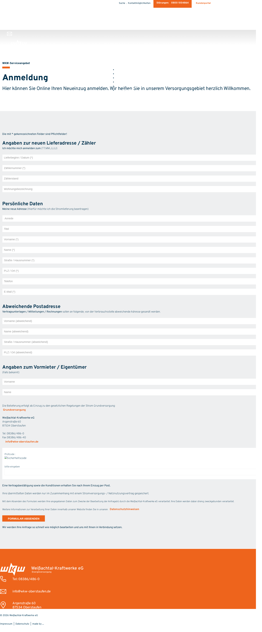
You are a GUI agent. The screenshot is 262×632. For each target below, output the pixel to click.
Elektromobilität (127, 78)
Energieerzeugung (127, 86)
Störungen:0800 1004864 (172, 2)
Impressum (6, 623)
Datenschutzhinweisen (124, 509)
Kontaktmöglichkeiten (139, 3)
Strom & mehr (128, 74)
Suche (122, 3)
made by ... (38, 623)
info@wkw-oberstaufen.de (21, 442)
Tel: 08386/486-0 (26, 579)
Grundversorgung (14, 410)
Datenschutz (22, 623)
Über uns (127, 69)
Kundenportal (203, 3)
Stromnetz (127, 82)
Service (127, 90)
